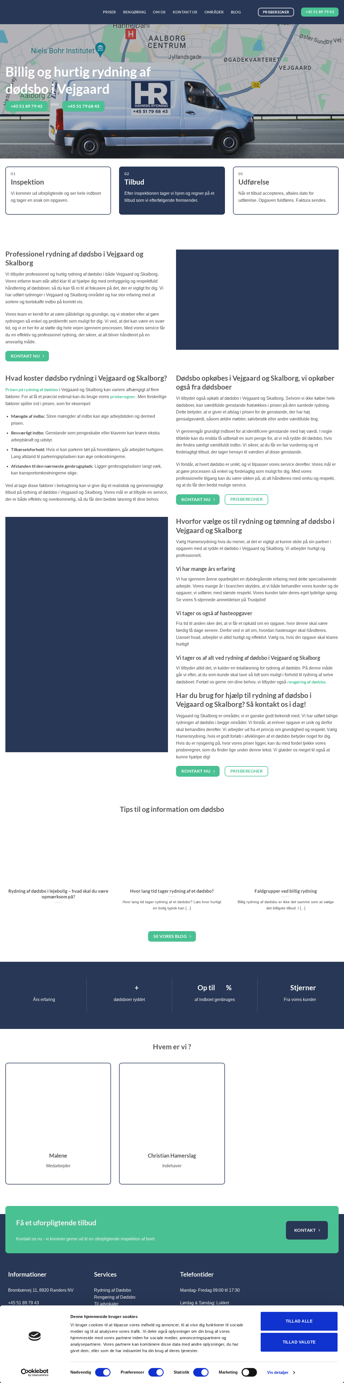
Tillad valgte (299, 1342)
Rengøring (134, 12)
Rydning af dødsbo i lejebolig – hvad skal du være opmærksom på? (58, 894)
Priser (109, 12)
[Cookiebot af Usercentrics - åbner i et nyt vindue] (34, 1372)
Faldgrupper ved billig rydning (286, 891)
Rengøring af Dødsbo (114, 1297)
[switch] (156, 1372)
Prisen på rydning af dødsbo (31, 389)
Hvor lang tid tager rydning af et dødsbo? (172, 891)
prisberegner (122, 396)
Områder (214, 12)
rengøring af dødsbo (306, 681)
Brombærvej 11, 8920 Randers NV (41, 1290)
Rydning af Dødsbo (112, 1290)
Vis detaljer (277, 1372)
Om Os (159, 12)
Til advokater (106, 1304)
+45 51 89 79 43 (23, 1303)
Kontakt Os (185, 12)
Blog (236, 12)
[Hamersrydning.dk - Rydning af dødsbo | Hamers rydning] (50, 12)
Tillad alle (299, 1321)
